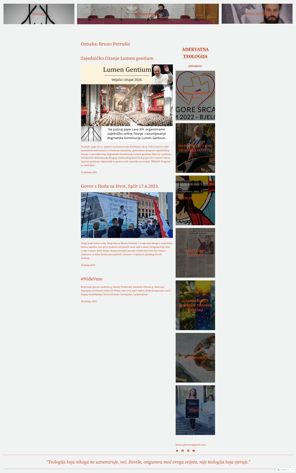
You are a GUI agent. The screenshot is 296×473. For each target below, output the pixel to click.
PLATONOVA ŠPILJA (195, 357)
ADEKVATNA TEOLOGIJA (148, 14)
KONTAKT (39, 14)
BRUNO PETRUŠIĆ (257, 13)
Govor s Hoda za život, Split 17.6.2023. (120, 186)
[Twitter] (177, 450)
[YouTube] (193, 450)
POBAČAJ (195, 410)
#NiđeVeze (91, 279)
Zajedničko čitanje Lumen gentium (117, 58)
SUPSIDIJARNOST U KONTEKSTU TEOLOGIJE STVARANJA (195, 305)
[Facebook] (182, 450)
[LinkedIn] (188, 450)
